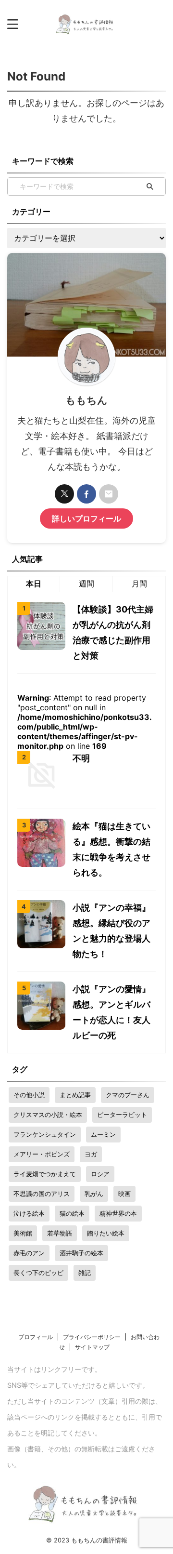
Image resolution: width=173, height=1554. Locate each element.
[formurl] (108, 494)
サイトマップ (92, 1347)
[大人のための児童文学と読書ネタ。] (87, 24)
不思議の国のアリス (41, 1193)
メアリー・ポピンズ (41, 1154)
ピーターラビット (122, 1114)
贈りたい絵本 (105, 1233)
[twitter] (64, 494)
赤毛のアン (29, 1253)
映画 (124, 1193)
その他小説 (29, 1095)
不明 (81, 758)
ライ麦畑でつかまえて (44, 1174)
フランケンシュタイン (44, 1134)
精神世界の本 (118, 1213)
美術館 (22, 1233)
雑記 (84, 1272)
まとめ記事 (75, 1095)
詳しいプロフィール (86, 518)
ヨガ (91, 1154)
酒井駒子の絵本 (81, 1253)
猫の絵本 (72, 1213)
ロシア (100, 1174)
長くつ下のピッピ (38, 1272)
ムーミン (103, 1134)
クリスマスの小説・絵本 (47, 1114)
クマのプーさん (127, 1095)
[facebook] (86, 494)
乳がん (94, 1193)
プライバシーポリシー (92, 1337)
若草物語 (59, 1233)
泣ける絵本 (29, 1213)
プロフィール (35, 1337)
